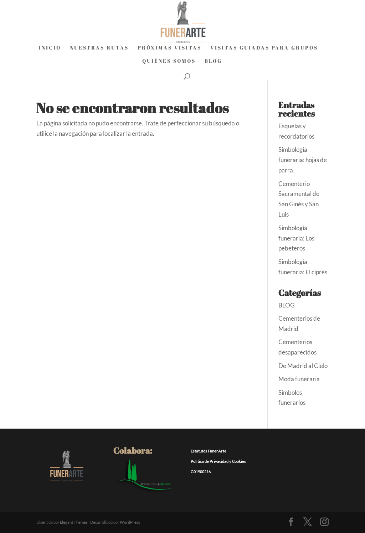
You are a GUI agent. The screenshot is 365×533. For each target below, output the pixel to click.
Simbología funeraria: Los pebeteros (296, 238)
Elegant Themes (74, 522)
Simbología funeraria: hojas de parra (302, 160)
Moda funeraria (299, 379)
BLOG (286, 305)
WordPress (130, 522)
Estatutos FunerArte (208, 451)
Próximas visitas (169, 48)
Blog (213, 61)
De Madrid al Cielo (303, 365)
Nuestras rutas (99, 48)
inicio (50, 48)
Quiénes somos (169, 61)
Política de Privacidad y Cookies (218, 461)
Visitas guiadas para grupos (264, 48)
